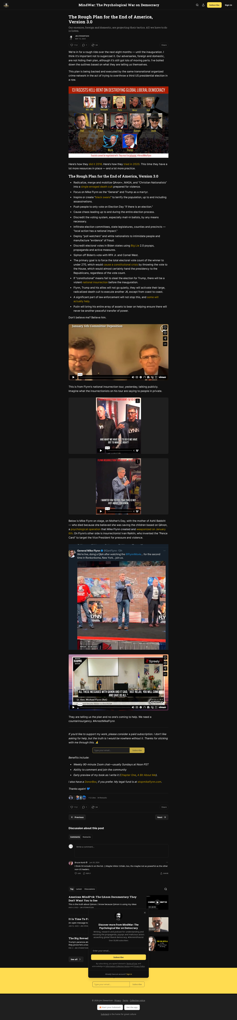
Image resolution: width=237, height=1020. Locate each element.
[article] (118, 904)
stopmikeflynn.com (149, 781)
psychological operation (86, 529)
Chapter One (128, 775)
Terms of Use (131, 963)
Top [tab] (71, 889)
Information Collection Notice (118, 966)
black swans (103, 197)
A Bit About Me (146, 775)
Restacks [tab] (87, 837)
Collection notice (137, 1000)
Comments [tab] (75, 837)
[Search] (197, 5)
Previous (79, 817)
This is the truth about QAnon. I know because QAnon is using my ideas (102, 904)
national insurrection (95, 282)
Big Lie (135, 245)
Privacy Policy (139, 966)
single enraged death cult (97, 186)
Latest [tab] (79, 889)
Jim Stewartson (82, 36)
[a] (157, 902)
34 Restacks (102, 797)
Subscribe (214, 5)
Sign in (228, 5)
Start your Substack (111, 1007)
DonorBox (91, 781)
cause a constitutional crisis (121, 264)
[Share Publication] (203, 5)
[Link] (65, 176)
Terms (125, 1000)
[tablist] (80, 837)
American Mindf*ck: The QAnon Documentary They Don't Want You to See (103, 898)
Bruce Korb (80, 862)
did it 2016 (95, 164)
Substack (105, 1014)
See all (74, 959)
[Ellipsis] (167, 862)
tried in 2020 (131, 164)
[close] (145, 912)
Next (159, 817)
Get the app (132, 1007)
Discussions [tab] (89, 889)
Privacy (118, 1000)
